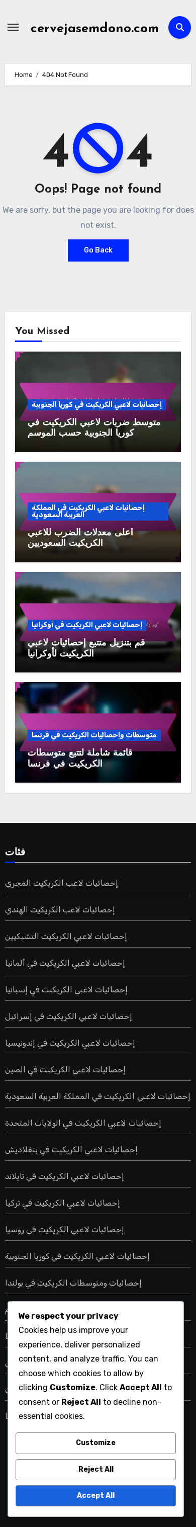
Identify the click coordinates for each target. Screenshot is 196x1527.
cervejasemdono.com (95, 29)
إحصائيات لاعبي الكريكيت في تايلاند (65, 1176)
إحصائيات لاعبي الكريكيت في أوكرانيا (87, 625)
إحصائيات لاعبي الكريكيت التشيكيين (66, 936)
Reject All (96, 1469)
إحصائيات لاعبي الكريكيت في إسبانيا (66, 989)
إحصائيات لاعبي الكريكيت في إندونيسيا (70, 1043)
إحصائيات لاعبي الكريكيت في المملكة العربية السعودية (88, 511)
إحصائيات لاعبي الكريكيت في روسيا (65, 1229)
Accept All (96, 1495)
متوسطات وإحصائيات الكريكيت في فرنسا (94, 735)
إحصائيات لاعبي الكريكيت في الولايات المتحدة (83, 1123)
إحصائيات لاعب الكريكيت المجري (62, 883)
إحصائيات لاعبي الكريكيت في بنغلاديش (71, 1149)
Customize (96, 1442)
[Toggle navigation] (13, 27)
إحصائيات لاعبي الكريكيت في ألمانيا (65, 963)
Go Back (98, 250)
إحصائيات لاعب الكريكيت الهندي (60, 909)
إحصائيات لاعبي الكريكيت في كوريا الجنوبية (97, 404)
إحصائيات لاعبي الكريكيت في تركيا (63, 1203)
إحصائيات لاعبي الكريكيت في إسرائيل (69, 1016)
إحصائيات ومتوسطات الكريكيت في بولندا (73, 1283)
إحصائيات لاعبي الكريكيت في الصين (65, 1069)
